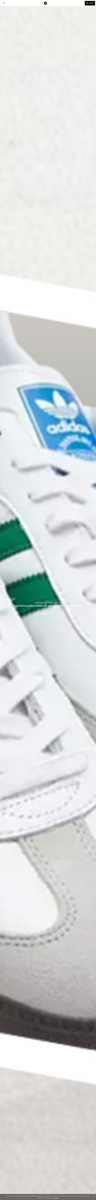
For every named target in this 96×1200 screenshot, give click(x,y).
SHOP (91, 3)
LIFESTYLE (39, 603)
